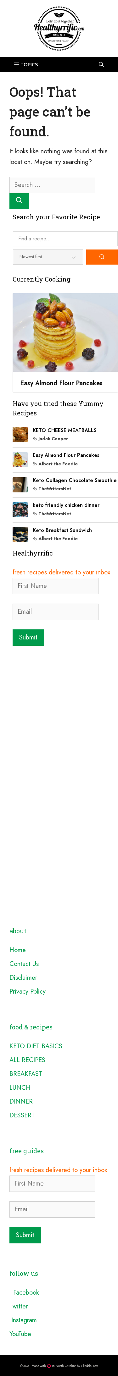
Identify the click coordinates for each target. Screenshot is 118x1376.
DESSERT (22, 1115)
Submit (28, 637)
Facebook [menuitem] (24, 1292)
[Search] (19, 201)
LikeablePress (89, 1365)
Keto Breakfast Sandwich (62, 530)
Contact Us (24, 963)
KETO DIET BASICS (35, 1046)
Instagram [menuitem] (23, 1320)
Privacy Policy (27, 991)
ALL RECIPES (27, 1060)
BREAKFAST (25, 1073)
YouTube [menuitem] (20, 1334)
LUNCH (20, 1087)
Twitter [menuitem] (18, 1306)
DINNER (21, 1101)
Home (17, 950)
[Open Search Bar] (101, 64)
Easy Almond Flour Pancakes (66, 455)
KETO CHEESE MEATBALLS (65, 430)
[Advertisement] (59, 711)
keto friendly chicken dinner (66, 505)
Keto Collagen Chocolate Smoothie (75, 480)
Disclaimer (23, 977)
